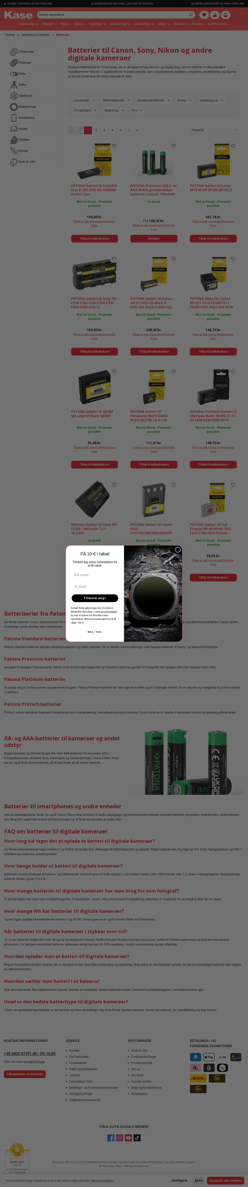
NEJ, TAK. (95, 632)
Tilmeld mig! (95, 598)
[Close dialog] (178, 549)
